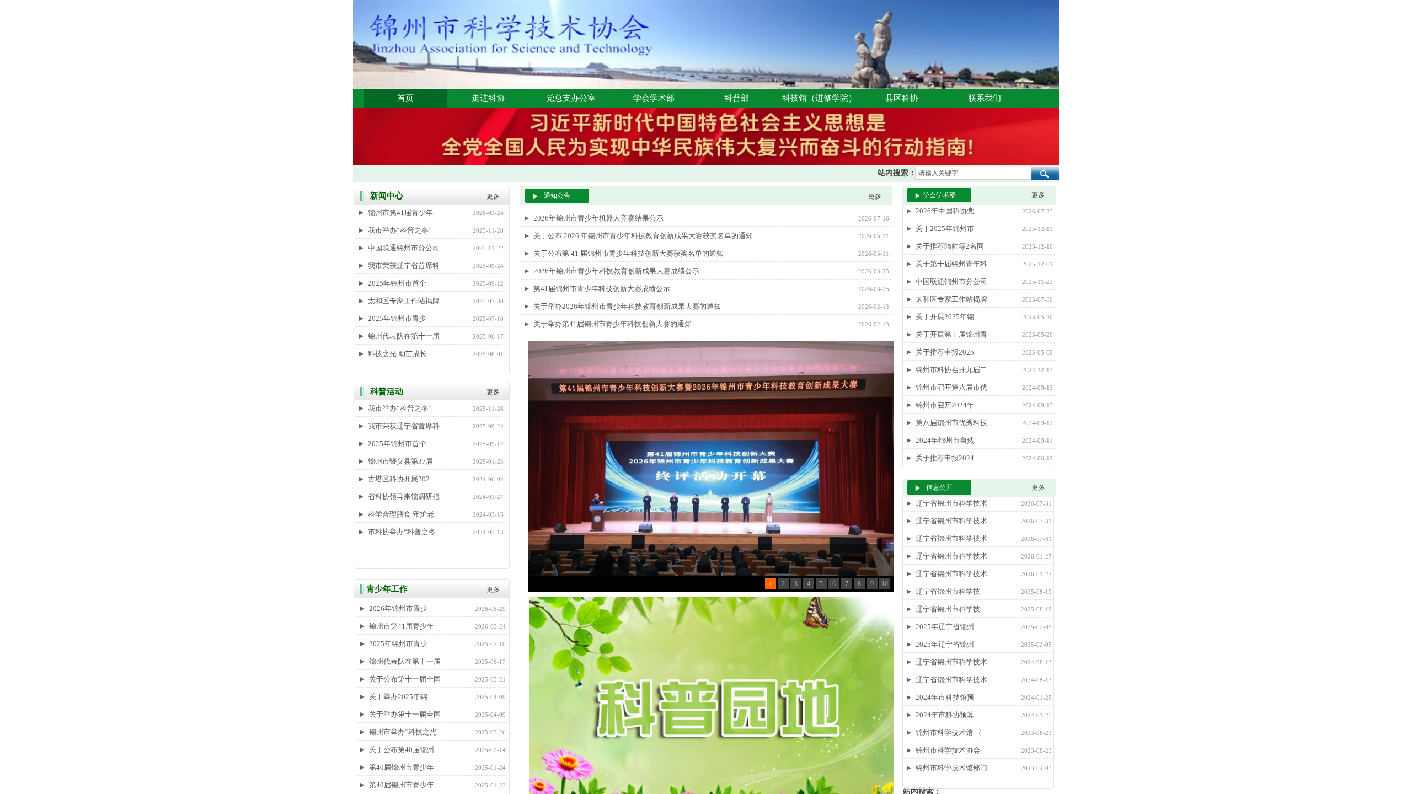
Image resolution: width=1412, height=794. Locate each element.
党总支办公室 (571, 98)
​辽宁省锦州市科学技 (948, 591)
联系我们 (984, 98)
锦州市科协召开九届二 (951, 370)
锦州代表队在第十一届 (404, 336)
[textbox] (973, 173)
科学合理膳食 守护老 (401, 514)
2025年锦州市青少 (397, 318)
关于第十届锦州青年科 (951, 264)
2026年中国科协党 (945, 211)
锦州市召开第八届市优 (951, 387)
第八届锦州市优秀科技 (951, 423)
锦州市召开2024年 (945, 405)
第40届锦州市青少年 (401, 767)
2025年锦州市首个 (397, 283)
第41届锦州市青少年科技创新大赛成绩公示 (601, 289)
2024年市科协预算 (945, 715)
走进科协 (488, 98)
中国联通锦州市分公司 (404, 248)
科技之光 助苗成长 (397, 354)
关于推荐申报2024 (945, 458)
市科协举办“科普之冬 (402, 532)
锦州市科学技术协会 (948, 750)
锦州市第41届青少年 (400, 212)
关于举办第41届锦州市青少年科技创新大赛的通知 (612, 324)
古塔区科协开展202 (399, 479)
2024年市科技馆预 (945, 697)
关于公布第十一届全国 (405, 679)
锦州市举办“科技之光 (403, 732)
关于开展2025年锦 (945, 317)
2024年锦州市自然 (945, 440)
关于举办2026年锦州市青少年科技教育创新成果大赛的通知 (627, 306)
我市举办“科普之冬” (400, 230)
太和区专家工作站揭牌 (404, 301)
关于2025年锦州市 (945, 228)
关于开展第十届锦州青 (951, 334)
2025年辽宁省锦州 (945, 627)
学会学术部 (654, 98)
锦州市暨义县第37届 (400, 461)
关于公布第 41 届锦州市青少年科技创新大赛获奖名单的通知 (628, 253)
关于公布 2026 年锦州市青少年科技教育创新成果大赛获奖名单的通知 (643, 236)
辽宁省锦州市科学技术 (951, 503)
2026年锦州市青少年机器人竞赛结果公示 (598, 218)
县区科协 (901, 98)
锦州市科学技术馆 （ (949, 732)
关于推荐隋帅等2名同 (950, 246)
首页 (405, 98)
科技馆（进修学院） (819, 98)
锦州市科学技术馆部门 (951, 768)
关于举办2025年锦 (398, 697)
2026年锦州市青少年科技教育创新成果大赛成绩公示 (616, 271)
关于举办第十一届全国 (405, 714)
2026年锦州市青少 (398, 608)
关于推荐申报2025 (945, 352)
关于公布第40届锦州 (401, 749)
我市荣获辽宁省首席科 (404, 265)
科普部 (736, 98)
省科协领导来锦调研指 (404, 496)
